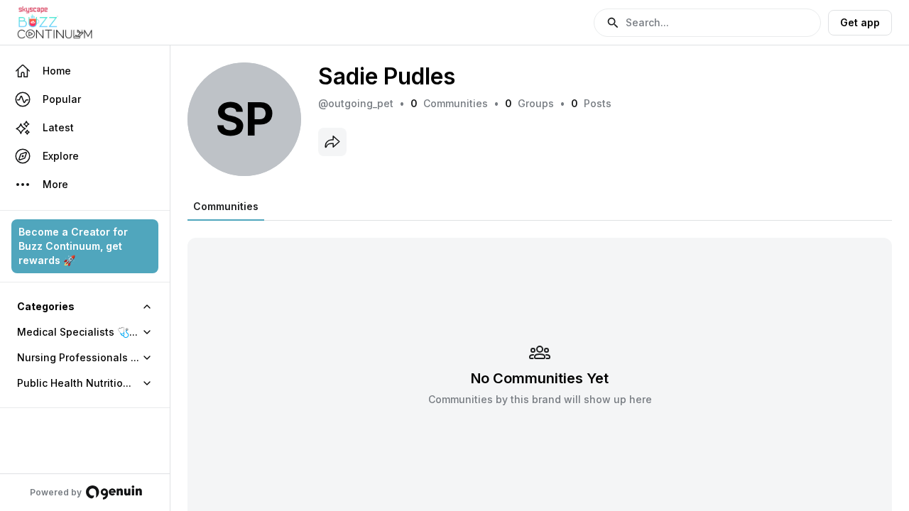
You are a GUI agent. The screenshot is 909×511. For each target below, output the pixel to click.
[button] (707, 23)
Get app (860, 22)
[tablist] (225, 206)
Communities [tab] (225, 206)
